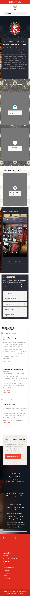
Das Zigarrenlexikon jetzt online (13, 369)
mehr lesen (7, 361)
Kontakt (6, 570)
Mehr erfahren (14, 261)
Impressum (7, 573)
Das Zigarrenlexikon (10, 558)
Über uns (7, 564)
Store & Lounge (9, 567)
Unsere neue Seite (9, 404)
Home (6, 556)
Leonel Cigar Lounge (9, 338)
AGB (5, 576)
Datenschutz (8, 579)
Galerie (6, 561)
